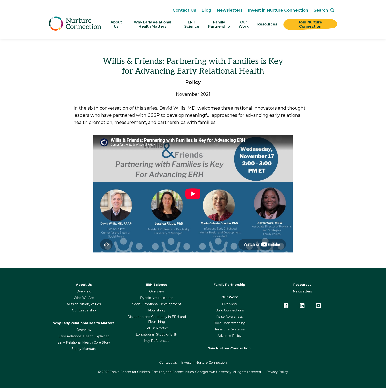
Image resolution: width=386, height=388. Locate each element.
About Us (117, 24)
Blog (206, 10)
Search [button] (321, 10)
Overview (83, 291)
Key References (156, 341)
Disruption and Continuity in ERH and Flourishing (157, 319)
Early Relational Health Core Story (83, 342)
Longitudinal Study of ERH (157, 334)
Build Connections (229, 310)
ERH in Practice (156, 328)
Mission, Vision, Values (84, 304)
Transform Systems (229, 329)
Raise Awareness (229, 317)
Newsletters (230, 10)
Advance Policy (229, 336)
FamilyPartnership (219, 24)
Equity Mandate (83, 349)
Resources (267, 24)
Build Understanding (229, 323)
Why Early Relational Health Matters (153, 24)
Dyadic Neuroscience (156, 298)
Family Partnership (229, 285)
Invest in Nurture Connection (278, 10)
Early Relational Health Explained (83, 336)
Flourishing (156, 310)
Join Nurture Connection (310, 24)
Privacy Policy (277, 372)
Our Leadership (84, 310)
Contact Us (184, 10)
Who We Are (84, 298)
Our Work (244, 24)
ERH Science (191, 24)
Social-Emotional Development (156, 304)
